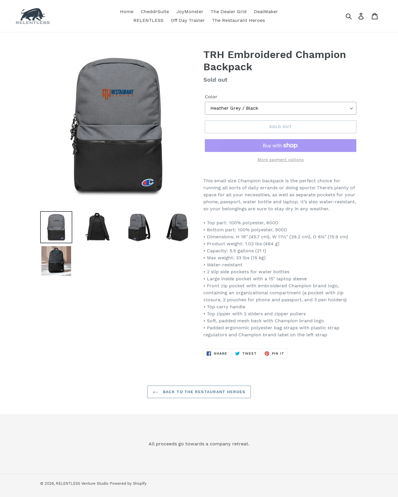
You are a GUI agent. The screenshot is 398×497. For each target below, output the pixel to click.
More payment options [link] (281, 159)
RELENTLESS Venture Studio (82, 483)
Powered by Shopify (128, 483)
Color (211, 96)
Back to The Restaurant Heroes (203, 391)
